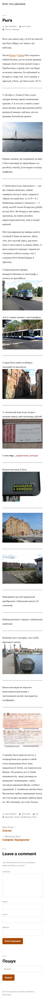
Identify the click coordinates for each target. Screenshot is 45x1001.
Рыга (34, 817)
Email (5, 915)
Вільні (12, 55)
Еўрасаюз (9, 817)
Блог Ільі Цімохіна (13, 4)
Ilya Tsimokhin (10, 26)
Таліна (20, 55)
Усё (36, 814)
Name (5, 902)
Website (5, 927)
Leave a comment (12, 29)
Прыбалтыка (26, 817)
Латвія (17, 817)
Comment (6, 872)
